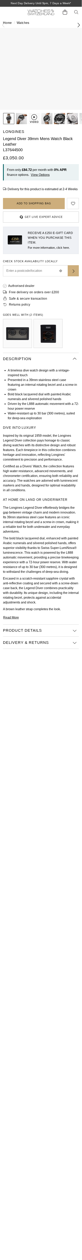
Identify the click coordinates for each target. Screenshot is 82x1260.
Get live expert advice (44, 216)
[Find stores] (73, 270)
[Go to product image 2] (21, 118)
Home (7, 22)
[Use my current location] (60, 270)
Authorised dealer (21, 285)
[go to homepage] (41, 12)
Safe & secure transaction (28, 298)
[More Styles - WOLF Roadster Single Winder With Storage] (48, 333)
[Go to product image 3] (46, 118)
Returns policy (19, 304)
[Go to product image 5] (72, 118)
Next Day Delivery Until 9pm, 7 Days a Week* (41, 3)
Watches (23, 22)
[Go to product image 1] (8, 118)
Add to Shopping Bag (34, 203)
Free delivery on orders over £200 (34, 292)
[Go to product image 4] (59, 118)
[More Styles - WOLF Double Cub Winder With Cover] (17, 333)
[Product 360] (34, 118)
